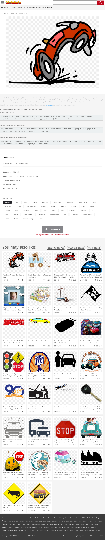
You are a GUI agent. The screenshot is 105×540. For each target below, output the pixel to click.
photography (54, 214)
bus (65, 214)
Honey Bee (69, 521)
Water (84, 518)
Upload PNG (99, 536)
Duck (44, 521)
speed (19, 206)
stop (25, 202)
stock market (28, 214)
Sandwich (47, 530)
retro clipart (58, 202)
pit (92, 210)
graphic (34, 202)
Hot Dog (98, 530)
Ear (48, 524)
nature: (4, 518)
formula (15, 214)
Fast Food (31, 530)
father (77, 524)
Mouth (82, 524)
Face (87, 524)
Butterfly (22, 521)
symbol (7, 202)
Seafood (53, 530)
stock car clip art (56, 248)
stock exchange (28, 219)
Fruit (37, 530)
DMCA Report (9, 157)
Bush (88, 518)
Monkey (85, 521)
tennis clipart (31, 206)
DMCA (91, 536)
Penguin (99, 521)
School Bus (54, 527)
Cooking (91, 530)
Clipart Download (17, 7)
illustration (70, 202)
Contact (84, 536)
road (16, 219)
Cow (36, 521)
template (83, 210)
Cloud (93, 518)
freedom (75, 214)
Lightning (61, 518)
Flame (45, 518)
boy (73, 524)
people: (4, 524)
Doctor (43, 524)
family (24, 524)
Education (46, 527)
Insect (75, 521)
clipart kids (83, 202)
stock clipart (94, 248)
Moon (67, 518)
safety (92, 206)
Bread (86, 530)
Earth (36, 518)
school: (4, 527)
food (16, 202)
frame (7, 219)
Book (22, 527)
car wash (26, 210)
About (64, 536)
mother (29, 524)
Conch (32, 518)
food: (4, 530)
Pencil (40, 527)
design (63, 206)
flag (16, 210)
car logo (45, 202)
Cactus (27, 518)
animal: (4, 521)
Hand (96, 524)
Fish (60, 521)
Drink (26, 530)
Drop (97, 518)
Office (87, 527)
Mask (10, 524)
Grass (55, 518)
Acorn (10, 518)
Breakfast (10, 530)
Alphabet (93, 527)
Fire (40, 518)
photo (94, 202)
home (61, 524)
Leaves (21, 518)
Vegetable (60, 530)
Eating (81, 530)
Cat (27, 521)
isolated (53, 206)
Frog (63, 521)
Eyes (51, 524)
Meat (41, 530)
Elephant (54, 521)
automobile (41, 214)
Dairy (15, 530)
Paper (83, 527)
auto (6, 214)
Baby (14, 524)
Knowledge (65, 527)
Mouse (90, 521)
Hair (66, 524)
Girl (70, 524)
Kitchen (66, 530)
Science (77, 527)
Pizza (76, 530)
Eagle (49, 521)
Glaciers (50, 518)
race (53, 210)
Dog (40, 521)
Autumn (15, 518)
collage (7, 210)
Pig (95, 521)
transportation (87, 214)
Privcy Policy (77, 536)
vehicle (43, 206)
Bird (17, 521)
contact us (49, 105)
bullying (73, 206)
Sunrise (72, 518)
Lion (80, 521)
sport (36, 210)
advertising (8, 206)
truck (62, 210)
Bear (13, 521)
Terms (70, 536)
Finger (91, 524)
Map (59, 527)
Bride (19, 524)
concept (72, 210)
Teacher (17, 527)
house (41, 219)
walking (56, 524)
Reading (34, 527)
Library (72, 527)
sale (45, 210)
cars (83, 206)
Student (11, 527)
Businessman (36, 524)
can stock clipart (76, 248)
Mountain (78, 518)
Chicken (31, 521)
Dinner (72, 530)
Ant (10, 521)
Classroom (28, 527)
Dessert (21, 530)
